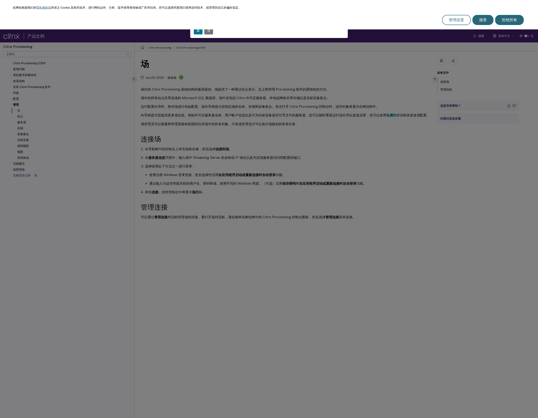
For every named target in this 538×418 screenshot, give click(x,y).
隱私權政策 (43, 7)
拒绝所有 (509, 20)
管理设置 (456, 20)
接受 (483, 20)
